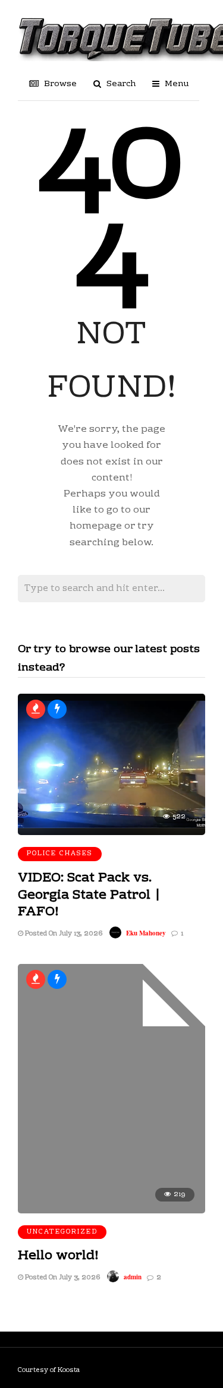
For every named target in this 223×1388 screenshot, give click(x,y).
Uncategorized (62, 1232)
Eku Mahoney (146, 933)
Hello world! (58, 1256)
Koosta (69, 1370)
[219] (111, 1211)
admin (133, 1277)
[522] (111, 832)
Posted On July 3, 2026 (61, 1277)
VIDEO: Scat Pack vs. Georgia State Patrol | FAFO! (89, 895)
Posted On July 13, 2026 (62, 934)
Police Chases (60, 853)
